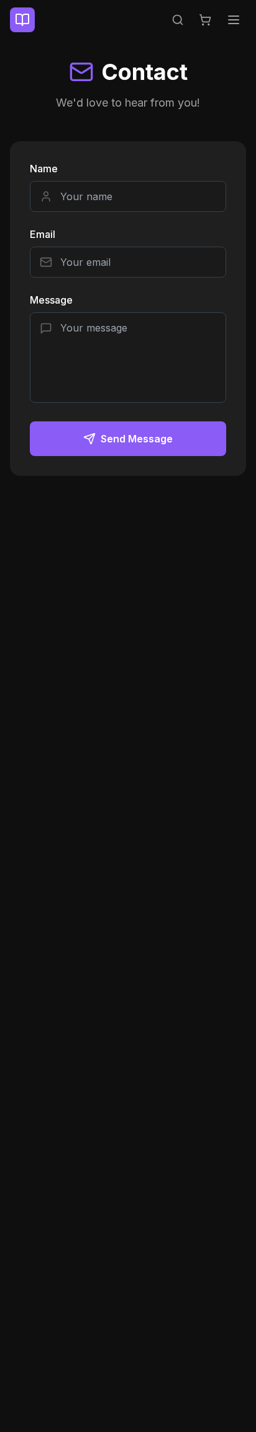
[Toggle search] (178, 20)
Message (51, 300)
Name (44, 168)
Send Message (137, 439)
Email (42, 234)
